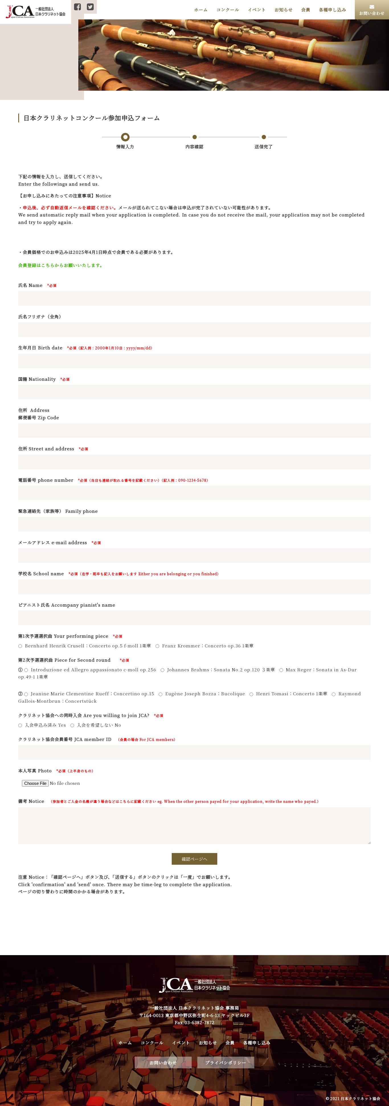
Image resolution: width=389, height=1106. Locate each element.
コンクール (227, 10)
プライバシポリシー (225, 1063)
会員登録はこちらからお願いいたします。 (61, 265)
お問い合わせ (163, 1063)
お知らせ (284, 10)
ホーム (201, 10)
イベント (257, 10)
